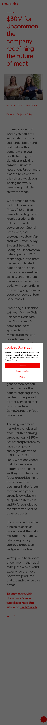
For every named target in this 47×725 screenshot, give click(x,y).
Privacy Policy (11, 360)
